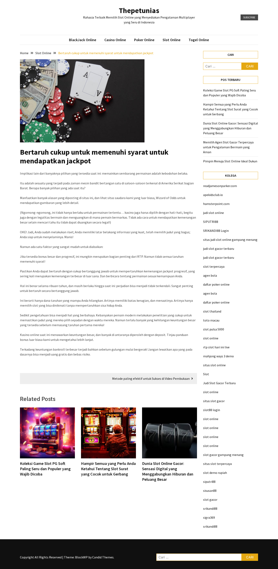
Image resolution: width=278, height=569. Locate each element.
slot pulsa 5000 (213, 329)
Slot (206, 374)
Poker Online (144, 39)
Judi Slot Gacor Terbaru (219, 383)
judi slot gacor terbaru (218, 249)
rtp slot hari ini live (216, 347)
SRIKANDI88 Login (216, 231)
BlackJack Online (82, 39)
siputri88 (209, 482)
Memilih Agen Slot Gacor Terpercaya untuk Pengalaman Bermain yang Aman (228, 147)
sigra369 (209, 517)
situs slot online (214, 365)
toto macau (211, 320)
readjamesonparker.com (220, 186)
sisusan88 (210, 491)
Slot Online (172, 39)
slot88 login (211, 410)
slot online (210, 338)
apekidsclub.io (213, 195)
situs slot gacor (214, 401)
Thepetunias (139, 10)
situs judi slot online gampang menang (230, 240)
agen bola (210, 275)
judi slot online (213, 213)
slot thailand (212, 311)
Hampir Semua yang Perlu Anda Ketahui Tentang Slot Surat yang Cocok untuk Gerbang (108, 469)
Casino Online (115, 39)
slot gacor (210, 499)
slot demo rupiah (215, 473)
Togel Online (199, 39)
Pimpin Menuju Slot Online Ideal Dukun (230, 161)
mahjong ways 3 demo (218, 356)
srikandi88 (210, 508)
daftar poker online (216, 284)
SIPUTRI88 (210, 222)
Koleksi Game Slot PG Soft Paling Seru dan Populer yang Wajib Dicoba (45, 469)
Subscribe (249, 17)
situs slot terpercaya (217, 464)
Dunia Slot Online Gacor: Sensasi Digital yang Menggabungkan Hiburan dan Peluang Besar (167, 471)
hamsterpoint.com (216, 204)
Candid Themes (103, 557)
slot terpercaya (213, 266)
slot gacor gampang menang (223, 455)
